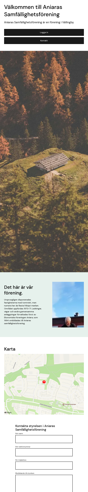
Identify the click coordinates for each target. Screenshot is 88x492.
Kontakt (44, 40)
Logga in (44, 32)
